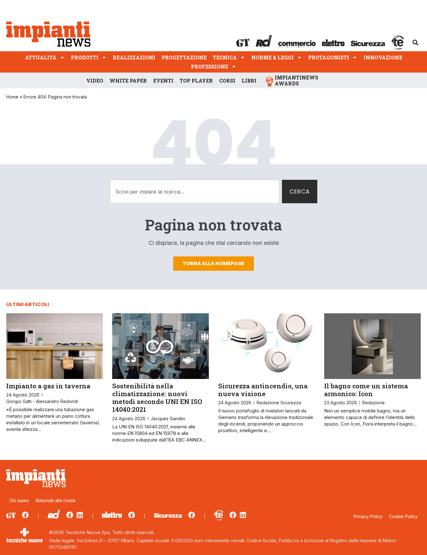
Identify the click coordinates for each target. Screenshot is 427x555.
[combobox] (194, 191)
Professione (209, 66)
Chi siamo (19, 500)
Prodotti (84, 57)
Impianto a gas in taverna (48, 385)
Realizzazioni (134, 57)
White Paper (128, 80)
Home (12, 96)
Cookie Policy (403, 516)
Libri (249, 80)
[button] (415, 42)
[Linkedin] (79, 515)
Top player (196, 80)
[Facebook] (25, 515)
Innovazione (383, 57)
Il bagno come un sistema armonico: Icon (366, 389)
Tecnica (225, 57)
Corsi (227, 80)
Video (94, 80)
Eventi (163, 80)
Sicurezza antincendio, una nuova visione (263, 389)
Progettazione (184, 57)
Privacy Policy (368, 516)
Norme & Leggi (272, 57)
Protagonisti (328, 57)
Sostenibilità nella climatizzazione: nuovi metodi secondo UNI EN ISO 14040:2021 (157, 397)
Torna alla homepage (213, 263)
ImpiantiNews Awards (296, 80)
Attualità (41, 57)
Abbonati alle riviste (55, 500)
